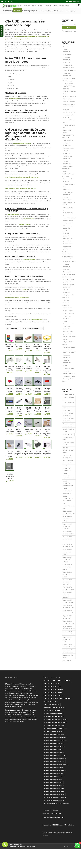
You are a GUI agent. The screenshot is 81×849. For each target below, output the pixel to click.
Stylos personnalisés (68, 324)
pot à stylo (67, 62)
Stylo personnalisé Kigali (68, 656)
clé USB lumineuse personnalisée (68, 462)
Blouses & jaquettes (69, 347)
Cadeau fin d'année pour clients (68, 409)
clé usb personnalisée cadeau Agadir (67, 468)
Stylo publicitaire (67, 660)
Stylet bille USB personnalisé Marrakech (67, 567)
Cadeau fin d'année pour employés (68, 414)
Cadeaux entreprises (68, 81)
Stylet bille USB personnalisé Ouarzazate (67, 595)
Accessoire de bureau (69, 47)
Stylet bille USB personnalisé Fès (68, 545)
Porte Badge (67, 189)
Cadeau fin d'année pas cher (68, 404)
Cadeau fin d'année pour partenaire (68, 425)
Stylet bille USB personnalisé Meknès (67, 574)
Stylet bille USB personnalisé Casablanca (67, 526)
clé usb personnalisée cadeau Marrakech (68, 483)
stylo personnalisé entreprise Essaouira (69, 645)
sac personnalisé (69, 148)
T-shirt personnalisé (69, 376)
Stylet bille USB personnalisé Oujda (68, 601)
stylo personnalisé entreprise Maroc (68, 651)
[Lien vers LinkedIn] (11, 1)
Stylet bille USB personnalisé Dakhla (69, 532)
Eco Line (65, 197)
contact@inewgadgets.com (55, 817)
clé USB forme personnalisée (67, 456)
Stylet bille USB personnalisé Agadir (68, 512)
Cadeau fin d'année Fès (68, 398)
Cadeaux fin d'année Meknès (68, 444)
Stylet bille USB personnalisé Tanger (68, 627)
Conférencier (67, 54)
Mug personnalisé (69, 295)
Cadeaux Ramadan (69, 101)
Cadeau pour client (68, 434)
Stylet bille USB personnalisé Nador (68, 588)
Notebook (66, 300)
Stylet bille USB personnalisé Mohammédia (67, 582)
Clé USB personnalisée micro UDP (68, 506)
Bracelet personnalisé (69, 78)
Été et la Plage (67, 200)
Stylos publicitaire (69, 342)
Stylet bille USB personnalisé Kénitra (67, 552)
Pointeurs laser (68, 243)
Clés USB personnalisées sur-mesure (68, 450)
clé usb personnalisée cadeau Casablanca (68, 476)
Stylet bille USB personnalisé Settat (68, 622)
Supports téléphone (69, 70)
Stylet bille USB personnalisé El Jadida (67, 539)
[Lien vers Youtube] (2, 1)
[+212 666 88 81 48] (5, 844)
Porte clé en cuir (68, 310)
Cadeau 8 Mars (68, 83)
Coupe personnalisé (69, 261)
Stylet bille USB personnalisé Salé (68, 617)
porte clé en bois (68, 307)
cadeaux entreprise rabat (68, 438)
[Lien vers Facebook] (8, 1)
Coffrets (65, 171)
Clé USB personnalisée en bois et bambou (68, 498)
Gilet (65, 365)
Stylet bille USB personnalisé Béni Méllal (68, 519)
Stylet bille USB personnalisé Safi (68, 612)
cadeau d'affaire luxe (68, 394)
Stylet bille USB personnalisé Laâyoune (67, 559)
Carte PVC (67, 181)
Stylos (65, 321)
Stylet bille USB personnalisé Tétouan (67, 639)
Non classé (66, 297)
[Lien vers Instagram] (5, 1)
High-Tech (66, 231)
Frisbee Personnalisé (70, 218)
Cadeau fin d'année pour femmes (68, 419)
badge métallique (69, 179)
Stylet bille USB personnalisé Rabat (68, 606)
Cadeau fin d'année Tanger (68, 430)
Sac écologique (68, 140)
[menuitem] (9, 5)
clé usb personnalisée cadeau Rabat (67, 491)
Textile (65, 344)
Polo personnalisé (69, 368)
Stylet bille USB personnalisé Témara (69, 633)
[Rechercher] (24, 10)
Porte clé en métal (69, 313)
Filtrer (68, 27)
